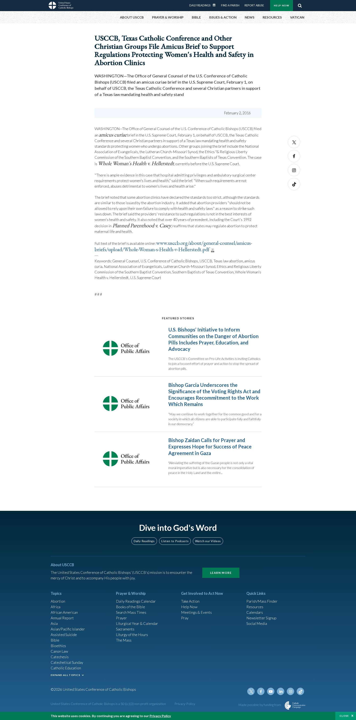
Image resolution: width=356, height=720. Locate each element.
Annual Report (62, 618)
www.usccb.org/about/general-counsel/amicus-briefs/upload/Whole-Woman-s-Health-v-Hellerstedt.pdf (173, 246)
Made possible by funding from (260, 705)
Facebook (294, 156)
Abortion (58, 601)
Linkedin (280, 691)
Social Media (256, 623)
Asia (54, 623)
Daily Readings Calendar (215, 5)
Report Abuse (254, 5)
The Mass (123, 640)
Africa (55, 606)
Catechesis (60, 657)
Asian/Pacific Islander (68, 629)
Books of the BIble (130, 606)
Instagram (294, 170)
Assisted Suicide (64, 634)
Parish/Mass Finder (262, 601)
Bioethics (58, 645)
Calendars (254, 612)
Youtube (270, 691)
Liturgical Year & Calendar (137, 623)
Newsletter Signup (261, 618)
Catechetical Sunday (67, 662)
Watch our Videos (208, 541)
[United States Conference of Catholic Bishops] (61, 6)
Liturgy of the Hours (132, 634)
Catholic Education (66, 668)
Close (344, 715)
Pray (185, 618)
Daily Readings (200, 5)
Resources (254, 606)
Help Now (281, 5)
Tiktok (294, 184)
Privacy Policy (184, 704)
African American (64, 612)
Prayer (121, 618)
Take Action (190, 601)
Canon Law (59, 651)
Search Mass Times (131, 612)
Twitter (294, 142)
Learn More (221, 572)
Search (300, 5)
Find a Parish (230, 5)
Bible (55, 640)
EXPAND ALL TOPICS (65, 675)
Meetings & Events (196, 612)
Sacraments (125, 629)
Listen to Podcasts (175, 541)
